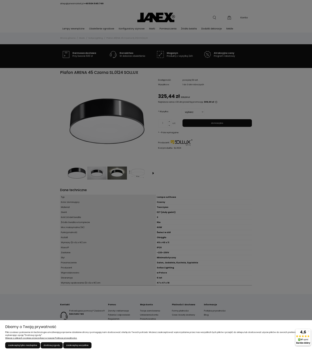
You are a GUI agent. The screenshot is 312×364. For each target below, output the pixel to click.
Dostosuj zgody (52, 345)
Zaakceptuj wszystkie (77, 345)
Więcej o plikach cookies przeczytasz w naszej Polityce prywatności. (41, 338)
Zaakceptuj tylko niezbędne (22, 345)
